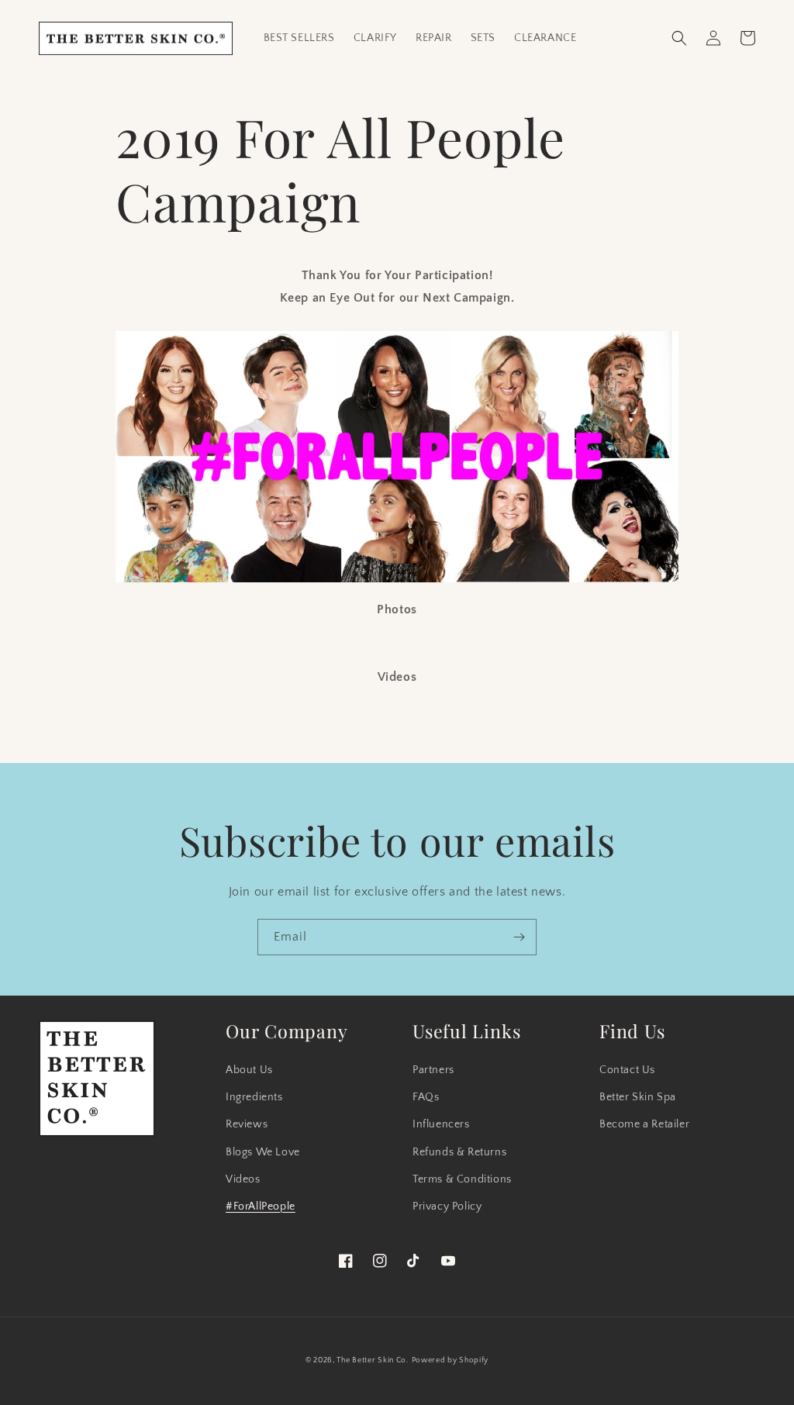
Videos (243, 1179)
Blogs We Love (263, 1152)
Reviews (247, 1124)
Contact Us (627, 1070)
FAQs (426, 1097)
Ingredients (254, 1097)
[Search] (679, 38)
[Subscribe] (519, 937)
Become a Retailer (644, 1124)
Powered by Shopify (450, 1360)
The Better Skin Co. (372, 1360)
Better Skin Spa (637, 1097)
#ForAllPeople (260, 1206)
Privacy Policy (447, 1206)
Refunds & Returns (459, 1152)
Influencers (441, 1124)
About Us (249, 1070)
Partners (433, 1070)
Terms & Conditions (462, 1179)
